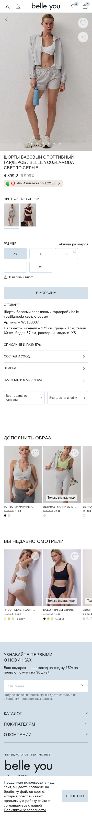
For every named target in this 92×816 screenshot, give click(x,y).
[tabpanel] (46, 82)
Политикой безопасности (25, 810)
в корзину (46, 293)
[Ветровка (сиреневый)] (84, 515)
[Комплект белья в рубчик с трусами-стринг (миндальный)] (52, 618)
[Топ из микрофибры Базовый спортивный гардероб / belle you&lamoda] (23, 474)
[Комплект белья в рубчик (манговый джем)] (9, 618)
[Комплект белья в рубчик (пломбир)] (5, 618)
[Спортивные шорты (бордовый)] (28, 214)
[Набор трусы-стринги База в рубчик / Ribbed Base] (62, 578)
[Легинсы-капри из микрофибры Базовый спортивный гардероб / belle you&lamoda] (62, 474)
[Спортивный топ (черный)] (5, 515)
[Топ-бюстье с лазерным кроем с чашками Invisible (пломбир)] (87, 618)
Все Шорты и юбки (63, 398)
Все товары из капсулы (17, 397)
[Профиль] (18, 6)
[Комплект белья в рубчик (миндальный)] (13, 618)
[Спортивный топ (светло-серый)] (9, 515)
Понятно (75, 796)
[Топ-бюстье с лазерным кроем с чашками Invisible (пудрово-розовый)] (84, 618)
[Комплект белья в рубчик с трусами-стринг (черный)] (44, 618)
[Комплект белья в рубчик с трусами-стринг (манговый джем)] (48, 618)
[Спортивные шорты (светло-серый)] (11, 214)
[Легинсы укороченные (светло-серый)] (44, 515)
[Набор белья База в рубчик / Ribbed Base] (23, 578)
